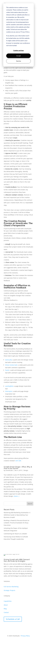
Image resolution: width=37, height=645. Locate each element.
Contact (6, 612)
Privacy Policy (25, 636)
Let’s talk (18, 461)
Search (30, 504)
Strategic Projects (9, 590)
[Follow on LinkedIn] (5, 626)
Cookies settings (18, 50)
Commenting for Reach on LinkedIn (15, 534)
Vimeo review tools (11, 365)
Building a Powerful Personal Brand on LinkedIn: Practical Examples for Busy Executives (16, 522)
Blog (5, 609)
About (6, 605)
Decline (18, 61)
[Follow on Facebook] (9, 626)
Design (26, 470)
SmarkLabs (9, 470)
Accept (18, 56)
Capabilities (8, 601)
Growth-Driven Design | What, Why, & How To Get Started (18, 467)
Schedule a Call (13, 619)
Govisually (8, 360)
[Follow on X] (13, 626)
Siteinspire (8, 391)
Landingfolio (9, 386)
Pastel (7, 370)
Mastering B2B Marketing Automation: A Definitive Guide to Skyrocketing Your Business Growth (17, 515)
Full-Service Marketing (11, 587)
